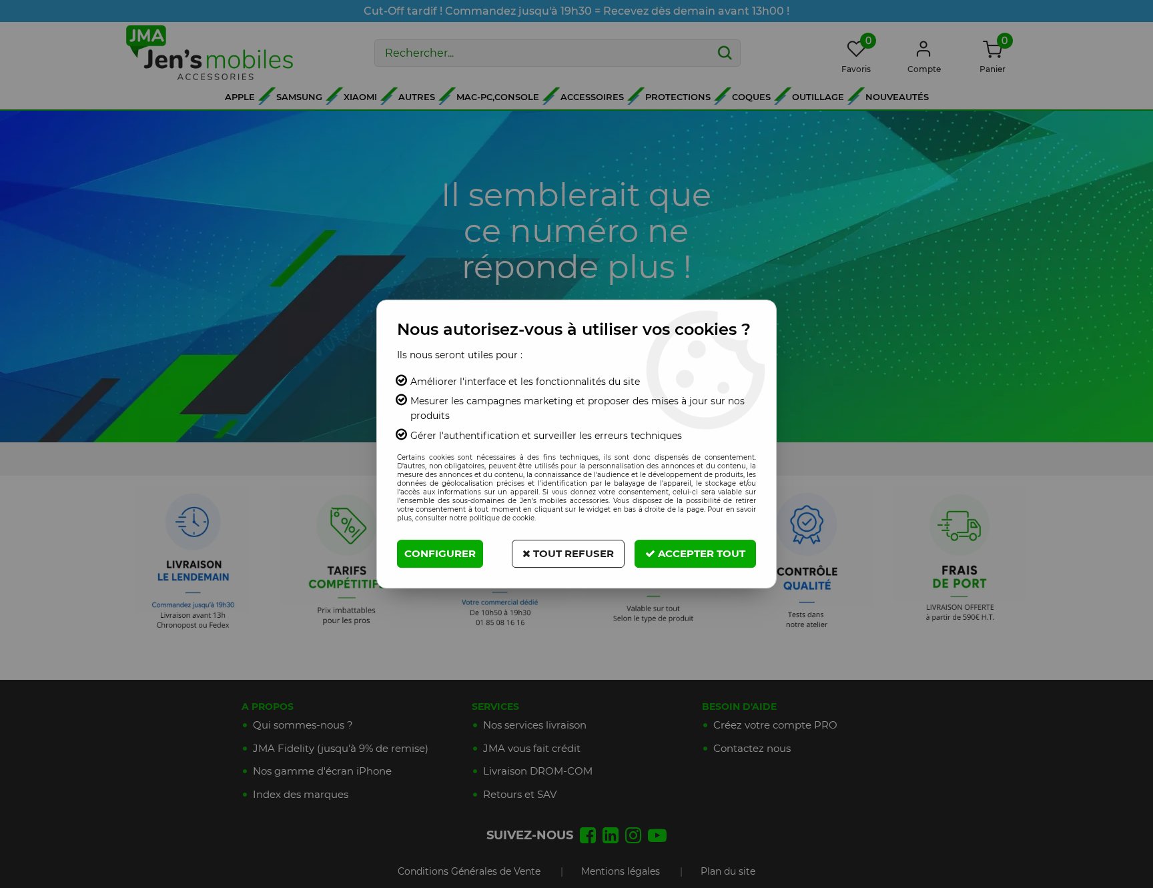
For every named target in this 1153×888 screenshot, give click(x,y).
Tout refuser (572, 553)
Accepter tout (700, 553)
